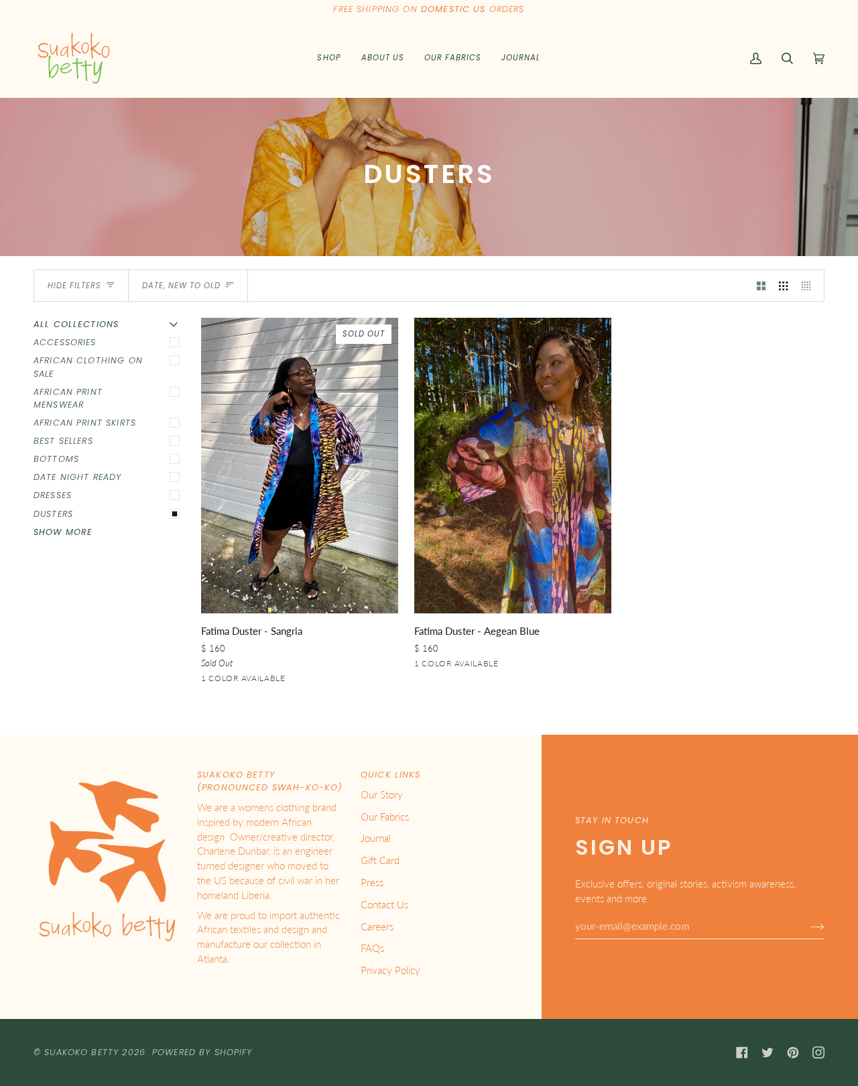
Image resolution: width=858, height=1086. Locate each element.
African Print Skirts (85, 422)
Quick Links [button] (391, 774)
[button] (329, 58)
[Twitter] (767, 1052)
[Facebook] (742, 1052)
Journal (376, 838)
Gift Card (380, 860)
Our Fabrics (385, 817)
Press (372, 882)
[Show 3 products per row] (783, 285)
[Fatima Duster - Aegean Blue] (512, 465)
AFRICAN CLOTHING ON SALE (88, 367)
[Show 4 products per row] (809, 285)
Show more (63, 532)
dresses (53, 495)
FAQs (372, 948)
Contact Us (384, 904)
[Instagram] (818, 1052)
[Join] (806, 926)
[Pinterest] (793, 1052)
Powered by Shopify (202, 1052)
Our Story (382, 794)
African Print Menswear (68, 398)
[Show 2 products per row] (761, 285)
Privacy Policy (390, 970)
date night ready (77, 477)
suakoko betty (81, 1052)
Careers (377, 926)
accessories (65, 342)
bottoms (56, 459)
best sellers (63, 440)
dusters (53, 514)
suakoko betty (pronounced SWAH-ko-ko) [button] (270, 781)
